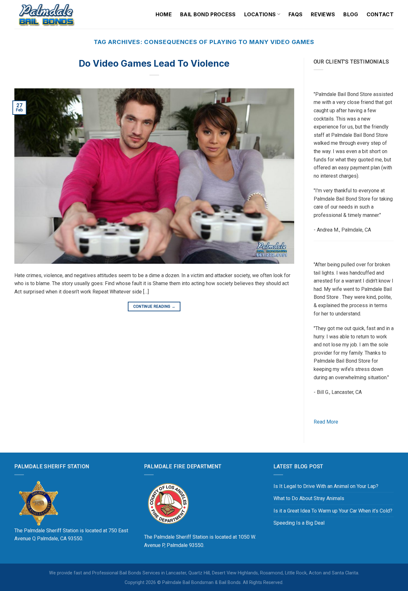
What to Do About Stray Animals (308, 498)
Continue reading (154, 306)
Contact (380, 14)
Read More (326, 422)
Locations (260, 14)
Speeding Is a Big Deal (298, 523)
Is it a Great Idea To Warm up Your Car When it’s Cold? (332, 511)
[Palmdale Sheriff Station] (38, 503)
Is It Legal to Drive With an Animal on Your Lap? (325, 486)
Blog (350, 14)
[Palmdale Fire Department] (168, 503)
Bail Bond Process (208, 14)
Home (164, 14)
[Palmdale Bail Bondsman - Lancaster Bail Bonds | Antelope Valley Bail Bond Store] (46, 14)
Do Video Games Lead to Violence (154, 63)
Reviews (323, 14)
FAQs (295, 14)
